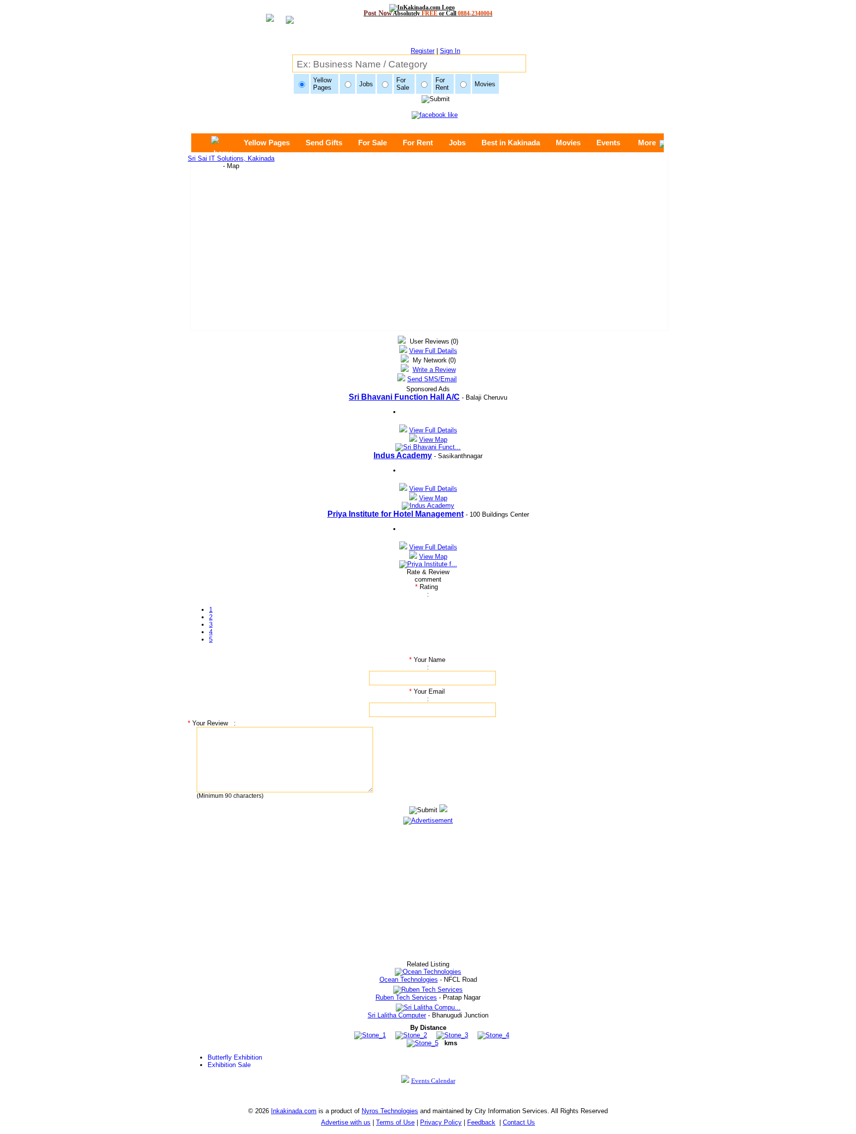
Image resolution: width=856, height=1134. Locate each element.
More (647, 142)
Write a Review (434, 369)
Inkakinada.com (294, 1111)
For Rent (418, 142)
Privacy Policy (441, 1122)
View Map (433, 439)
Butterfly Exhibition (235, 1057)
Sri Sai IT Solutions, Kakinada (231, 158)
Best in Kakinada (511, 142)
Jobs (457, 142)
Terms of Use (395, 1122)
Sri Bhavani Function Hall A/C (404, 397)
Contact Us (519, 1122)
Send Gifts (324, 142)
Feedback (481, 1122)
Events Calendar (433, 1080)
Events (608, 142)
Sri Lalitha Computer (397, 1015)
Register (422, 51)
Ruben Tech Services (406, 997)
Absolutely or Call (428, 13)
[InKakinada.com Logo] (428, 7)
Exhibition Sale (229, 1065)
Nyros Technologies (390, 1111)
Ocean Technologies (408, 979)
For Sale (372, 142)
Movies (568, 142)
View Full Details (433, 351)
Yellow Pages (267, 142)
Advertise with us (346, 1122)
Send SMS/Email (432, 379)
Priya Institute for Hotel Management (395, 514)
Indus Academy (403, 455)
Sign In (450, 51)
